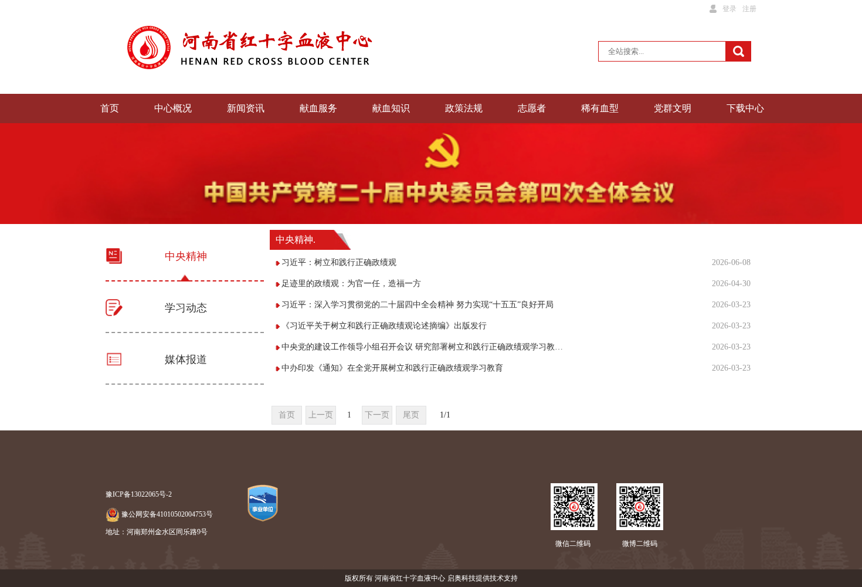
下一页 (377, 414)
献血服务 (318, 108)
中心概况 (173, 108)
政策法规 (464, 108)
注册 (749, 9)
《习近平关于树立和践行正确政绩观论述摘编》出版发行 (384, 325)
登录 (729, 9)
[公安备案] (113, 514)
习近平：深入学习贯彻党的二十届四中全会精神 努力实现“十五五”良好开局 (417, 304)
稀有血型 (600, 108)
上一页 (320, 414)
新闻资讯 (245, 108)
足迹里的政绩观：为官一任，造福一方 (351, 283)
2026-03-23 (731, 304)
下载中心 (745, 108)
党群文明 (672, 108)
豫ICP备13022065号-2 (139, 494)
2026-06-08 (731, 262)
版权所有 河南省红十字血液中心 (395, 578)
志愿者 (532, 108)
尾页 (411, 414)
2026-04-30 (731, 283)
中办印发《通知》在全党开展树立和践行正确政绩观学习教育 (392, 368)
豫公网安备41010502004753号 (167, 514)
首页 (109, 108)
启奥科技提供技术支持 (482, 578)
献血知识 (391, 108)
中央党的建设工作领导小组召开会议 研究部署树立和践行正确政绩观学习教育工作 (423, 346)
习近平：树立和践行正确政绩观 (338, 262)
